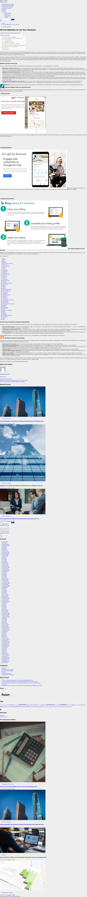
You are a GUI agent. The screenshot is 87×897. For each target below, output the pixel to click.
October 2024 (5, 554)
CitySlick (4, 277)
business (22, 704)
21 (5, 531)
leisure (23, 706)
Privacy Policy (8, 16)
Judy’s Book (4, 296)
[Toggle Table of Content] (23, 35)
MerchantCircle (5, 266)
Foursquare (5, 276)
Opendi (4, 313)
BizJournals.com (5, 280)
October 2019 (5, 628)
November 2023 (5, 567)
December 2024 (5, 552)
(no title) (4, 684)
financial (68, 704)
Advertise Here (8, 13)
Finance (4, 10)
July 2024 (4, 557)
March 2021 (5, 609)
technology (60, 706)
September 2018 (6, 645)
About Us (4, 12)
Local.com (4, 275)
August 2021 (5, 602)
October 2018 (5, 644)
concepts (35, 705)
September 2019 (6, 630)
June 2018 (4, 649)
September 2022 (6, 586)
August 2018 (5, 647)
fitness (73, 705)
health (82, 705)
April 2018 (4, 652)
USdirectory (5, 279)
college (27, 704)
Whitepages (5, 270)
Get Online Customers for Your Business (12, 43)
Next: (12, 381)
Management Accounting (8, 4)
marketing (27, 706)
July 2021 (4, 604)
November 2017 (5, 658)
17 (0, 531)
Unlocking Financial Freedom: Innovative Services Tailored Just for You (19, 518)
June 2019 (4, 634)
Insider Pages (5, 307)
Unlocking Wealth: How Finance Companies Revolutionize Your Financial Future (22, 421)
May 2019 (4, 635)
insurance (15, 706)
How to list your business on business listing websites (14, 45)
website (69, 706)
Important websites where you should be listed (13, 38)
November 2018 (5, 643)
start (57, 706)
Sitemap (6, 17)
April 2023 (4, 576)
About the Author (5, 48)
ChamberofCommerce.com (8, 303)
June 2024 (4, 558)
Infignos (4, 288)
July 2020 (4, 618)
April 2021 (4, 608)
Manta (3, 285)
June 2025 (4, 547)
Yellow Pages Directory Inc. (8, 300)
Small (55, 706)
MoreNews (11, 896)
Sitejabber (4, 314)
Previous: (14, 380)
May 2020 (4, 621)
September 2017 (6, 661)
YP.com (4, 268)
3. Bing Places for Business (9, 42)
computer (31, 704)
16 (8, 530)
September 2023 (6, 570)
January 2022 (5, 596)
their (64, 706)
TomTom (4, 281)
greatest (79, 704)
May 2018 (4, 651)
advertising (10, 705)
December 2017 (5, 657)
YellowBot (4, 305)
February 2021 (5, 610)
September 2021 (6, 601)
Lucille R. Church (4, 33)
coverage (42, 704)
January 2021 (5, 612)
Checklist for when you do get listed (11, 46)
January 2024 (5, 565)
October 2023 (5, 569)
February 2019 (5, 639)
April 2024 (4, 561)
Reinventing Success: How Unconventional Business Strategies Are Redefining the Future (22, 685)
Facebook (4, 262)
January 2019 (5, 640)
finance (63, 704)
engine (45, 704)
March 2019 (5, 638)
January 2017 (5, 662)
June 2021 (4, 605)
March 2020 (5, 623)
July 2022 (4, 588)
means (31, 706)
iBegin (3, 311)
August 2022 (5, 587)
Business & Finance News (8, 5)
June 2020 (4, 619)
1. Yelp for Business (7, 39)
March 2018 (5, 653)
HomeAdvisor (5, 301)
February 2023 (5, 579)
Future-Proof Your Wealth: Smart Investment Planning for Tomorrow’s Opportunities (21, 683)
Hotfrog (4, 306)
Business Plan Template (7, 6)
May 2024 (4, 560)
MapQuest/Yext (5, 274)
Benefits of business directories (10, 37)
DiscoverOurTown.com (7, 283)
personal (44, 706)
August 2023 (5, 571)
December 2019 (5, 627)
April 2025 (4, 549)
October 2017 (5, 660)
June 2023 (4, 574)
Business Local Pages (7, 310)
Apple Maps (5, 316)
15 (7, 530)
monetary (33, 706)
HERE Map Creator (6, 294)
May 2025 (4, 548)
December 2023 (5, 566)
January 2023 (5, 580)
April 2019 (4, 636)
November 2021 (5, 599)
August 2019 (5, 631)
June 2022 (4, 589)
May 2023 (4, 575)
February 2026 (5, 544)
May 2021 (4, 606)
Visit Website (3, 379)
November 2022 (5, 583)
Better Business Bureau (7, 263)
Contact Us (7, 14)
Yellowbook (4, 271)
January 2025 (5, 550)
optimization (40, 706)
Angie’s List (4, 264)
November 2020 (5, 614)
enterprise (51, 705)
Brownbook (5, 292)
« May (1, 536)
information (10, 706)
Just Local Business (6, 290)
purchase (47, 706)
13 (4, 530)
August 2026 (5, 541)
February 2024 (5, 563)
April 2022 (4, 592)
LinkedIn (4, 267)
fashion (58, 704)
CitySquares (5, 293)
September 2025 (6, 545)
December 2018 (5, 641)
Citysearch (4, 272)
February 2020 (5, 625)
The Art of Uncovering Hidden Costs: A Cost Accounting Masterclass (17, 680)
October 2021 (5, 600)
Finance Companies (6, 8)
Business (4, 9)
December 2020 (5, 613)
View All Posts (9, 379)
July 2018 (4, 648)
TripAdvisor (5, 297)
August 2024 (5, 556)
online (36, 706)
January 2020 (5, 626)
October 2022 (5, 584)
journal (19, 706)
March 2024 (5, 562)
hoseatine (2, 715)
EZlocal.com (5, 284)
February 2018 (5, 654)
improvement (5, 706)
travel (66, 706)
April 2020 (4, 622)
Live (1, 21)
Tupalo (3, 318)
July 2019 (4, 632)
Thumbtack (4, 298)
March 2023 (5, 578)
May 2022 (4, 591)
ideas (1, 706)
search (52, 706)
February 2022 (5, 595)
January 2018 (5, 656)
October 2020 (5, 615)
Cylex (3, 319)
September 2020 (6, 617)
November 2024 (5, 553)
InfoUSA (4, 287)
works (71, 706)
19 (3, 531)
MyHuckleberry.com (6, 289)
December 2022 (5, 582)
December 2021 (5, 597)
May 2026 (4, 543)
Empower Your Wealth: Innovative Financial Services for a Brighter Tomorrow (21, 485)
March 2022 (5, 593)
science (50, 706)
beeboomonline (3, 716)
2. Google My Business (8, 41)
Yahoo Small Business (7, 315)
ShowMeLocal (5, 302)
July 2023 (4, 573)
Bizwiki (3, 309)
